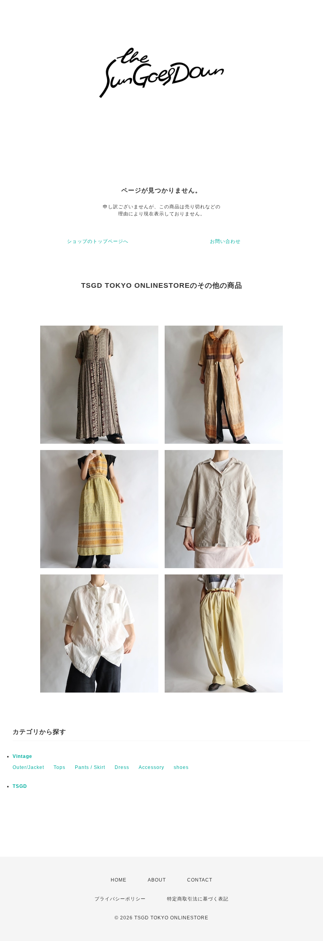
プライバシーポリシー (120, 899)
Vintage (22, 756)
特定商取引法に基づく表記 (197, 899)
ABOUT (157, 880)
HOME (118, 880)
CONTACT (199, 880)
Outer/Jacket (28, 767)
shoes (181, 767)
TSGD (20, 786)
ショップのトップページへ (97, 241)
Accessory (151, 767)
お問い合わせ (225, 241)
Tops (59, 767)
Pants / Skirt (90, 767)
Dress (122, 767)
